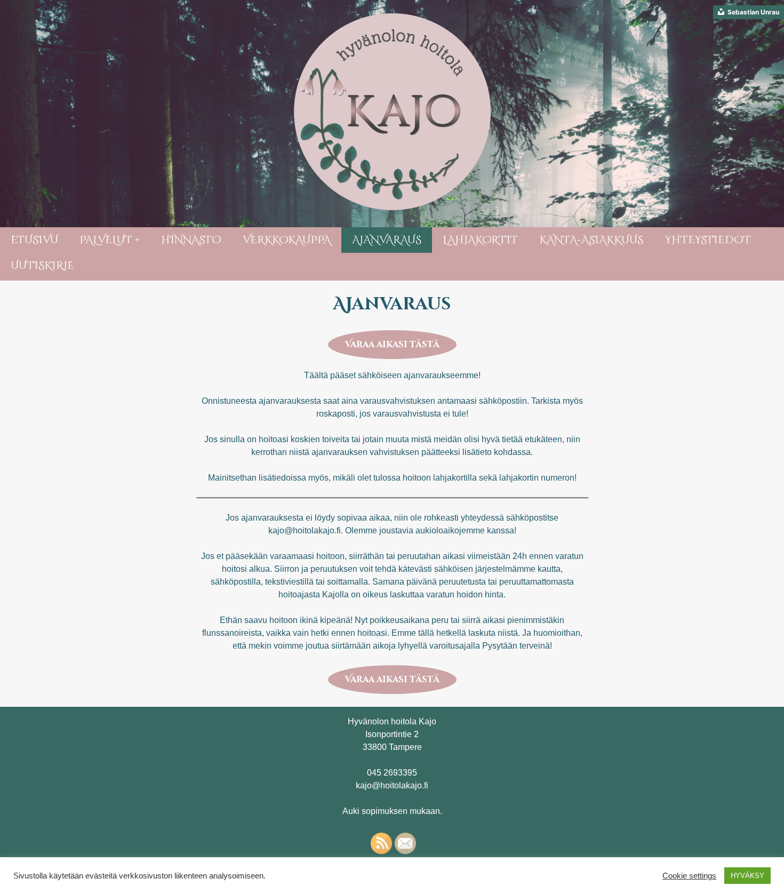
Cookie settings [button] (689, 876)
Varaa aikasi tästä (392, 344)
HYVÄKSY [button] (747, 876)
